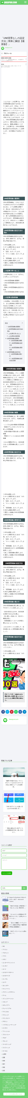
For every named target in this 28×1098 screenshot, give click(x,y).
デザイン (4, 1021)
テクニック (5, 1015)
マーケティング (6, 1044)
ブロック (4, 1041)
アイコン (4, 949)
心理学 (4, 1054)
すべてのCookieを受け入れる (14, 1094)
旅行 (3, 1064)
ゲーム (4, 995)
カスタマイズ (6, 976)
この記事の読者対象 (14, 336)
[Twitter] (7, 712)
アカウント (5, 953)
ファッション (6, 1031)
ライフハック (6, 1048)
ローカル (4, 1051)
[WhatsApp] (16, 712)
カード (4, 969)
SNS (3, 946)
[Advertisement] (14, 21)
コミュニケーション (8, 998)
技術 (3, 1061)
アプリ (4, 956)
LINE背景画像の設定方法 (13, 352)
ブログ (4, 1038)
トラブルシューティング (9, 1025)
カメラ (4, 982)
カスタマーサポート (8, 972)
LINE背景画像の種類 (16, 340)
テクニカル (5, 1012)
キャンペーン (6, 989)
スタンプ (4, 1002)
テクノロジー (6, 1018)
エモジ (4, 959)
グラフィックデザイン (8, 992)
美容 (3, 1067)
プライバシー (6, 1034)
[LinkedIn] (20, 712)
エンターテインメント (8, 963)
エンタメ (4, 966)
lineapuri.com (8, 47)
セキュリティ (6, 1005)
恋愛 (3, 1057)
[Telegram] (24, 712)
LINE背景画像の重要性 (14, 326)
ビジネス (4, 1028)
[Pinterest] (12, 712)
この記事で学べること (14, 333)
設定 (3, 1070)
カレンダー (5, 985)
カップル (4, 979)
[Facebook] (3, 712)
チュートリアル (6, 1008)
